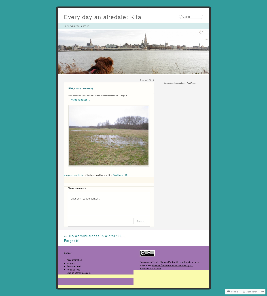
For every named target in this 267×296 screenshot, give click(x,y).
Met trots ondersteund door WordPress (179, 83)
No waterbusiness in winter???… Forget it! (109, 95)
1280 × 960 (86, 95)
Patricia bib (173, 262)
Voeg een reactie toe (74, 175)
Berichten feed (74, 266)
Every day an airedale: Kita (103, 17)
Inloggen (71, 263)
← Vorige (72, 99)
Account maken (74, 259)
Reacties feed (73, 269)
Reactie (140, 221)
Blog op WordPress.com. (79, 272)
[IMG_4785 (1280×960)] (108, 168)
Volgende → (84, 99)
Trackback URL (120, 175)
